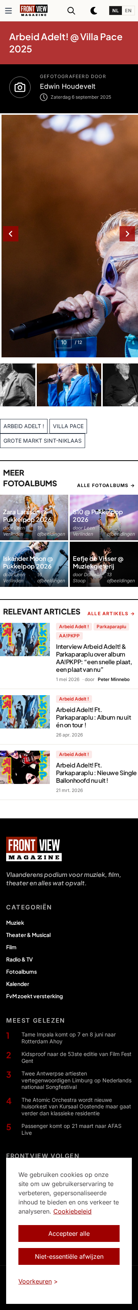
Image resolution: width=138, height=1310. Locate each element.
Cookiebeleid (72, 1211)
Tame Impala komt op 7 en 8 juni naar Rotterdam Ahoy (68, 1037)
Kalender (17, 983)
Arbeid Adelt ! (74, 626)
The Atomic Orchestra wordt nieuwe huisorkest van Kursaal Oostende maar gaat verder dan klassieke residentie (76, 1106)
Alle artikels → (111, 613)
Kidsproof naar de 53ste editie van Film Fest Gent (76, 1057)
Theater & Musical (28, 934)
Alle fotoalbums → (106, 485)
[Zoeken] (71, 11)
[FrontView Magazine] (34, 849)
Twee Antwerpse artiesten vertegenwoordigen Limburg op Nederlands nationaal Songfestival (76, 1080)
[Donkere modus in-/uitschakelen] (94, 11)
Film (11, 946)
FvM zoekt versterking (34, 995)
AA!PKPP (69, 636)
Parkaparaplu (111, 626)
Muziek (15, 922)
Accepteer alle (69, 1233)
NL (115, 10)
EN (128, 10)
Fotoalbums (21, 971)
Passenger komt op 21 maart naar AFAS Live (71, 1129)
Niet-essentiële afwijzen (69, 1256)
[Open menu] (8, 10)
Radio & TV (19, 959)
